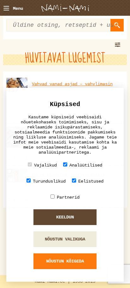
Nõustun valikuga (65, 239)
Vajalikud (45, 165)
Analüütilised (85, 165)
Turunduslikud (49, 181)
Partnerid (68, 197)
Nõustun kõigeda (65, 261)
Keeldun (65, 217)
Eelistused (90, 181)
